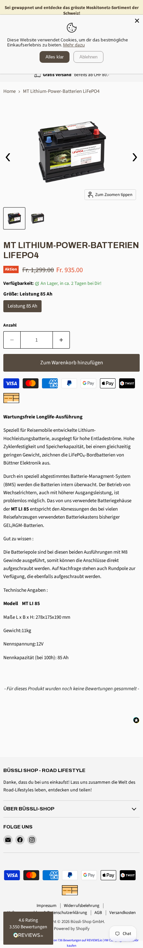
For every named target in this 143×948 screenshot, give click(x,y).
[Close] (137, 20)
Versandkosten (122, 913)
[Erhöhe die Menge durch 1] (61, 340)
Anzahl (10, 325)
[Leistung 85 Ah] (23, 314)
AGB (98, 913)
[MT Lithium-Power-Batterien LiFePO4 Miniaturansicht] (14, 218)
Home (9, 91)
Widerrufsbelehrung (81, 906)
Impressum (47, 906)
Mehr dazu (74, 45)
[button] (28, 928)
